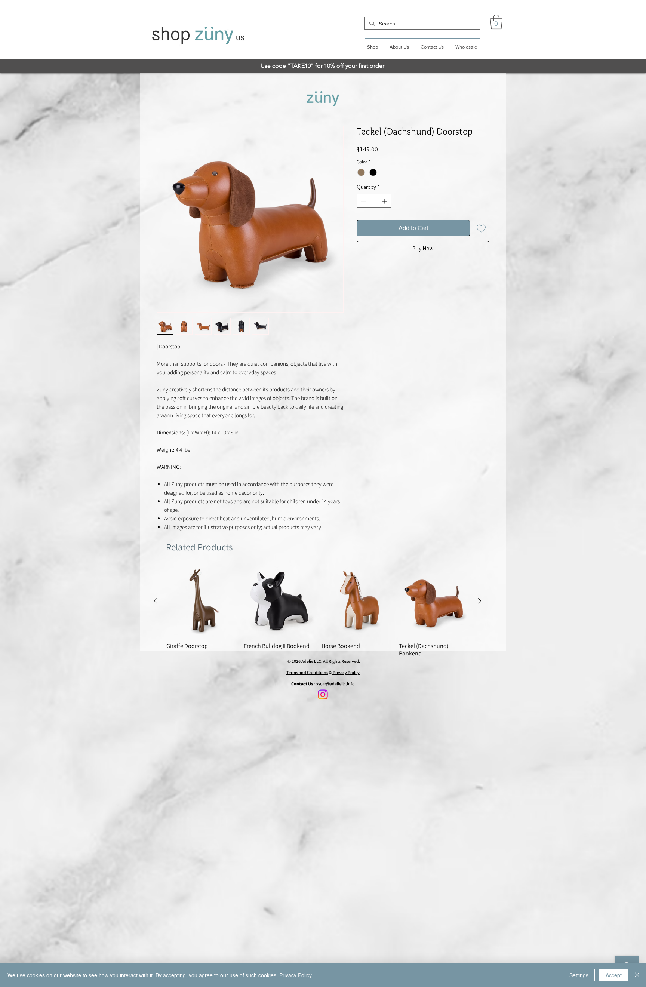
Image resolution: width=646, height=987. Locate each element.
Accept (614, 975)
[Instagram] (322, 694)
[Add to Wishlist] (481, 229)
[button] (496, 22)
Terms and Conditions (307, 672)
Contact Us (302, 683)
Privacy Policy (295, 975)
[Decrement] (362, 202)
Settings (578, 975)
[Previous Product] (155, 602)
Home (163, 100)
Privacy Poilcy (346, 672)
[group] (317, 613)
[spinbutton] (374, 202)
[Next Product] (479, 602)
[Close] (637, 975)
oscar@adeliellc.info (335, 683)
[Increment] (385, 202)
